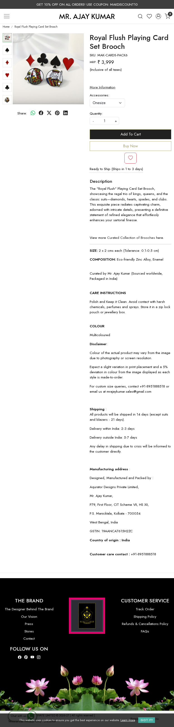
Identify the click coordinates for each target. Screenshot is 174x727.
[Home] (87, 16)
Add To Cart (131, 134)
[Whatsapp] (33, 113)
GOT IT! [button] (146, 720)
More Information (102, 87)
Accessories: (99, 95)
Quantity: (96, 113)
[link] (140, 16)
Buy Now (130, 146)
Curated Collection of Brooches (131, 237)
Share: (22, 113)
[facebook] (41, 113)
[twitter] (49, 113)
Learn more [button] (128, 720)
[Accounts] (158, 16)
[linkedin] (65, 113)
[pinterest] (57, 113)
